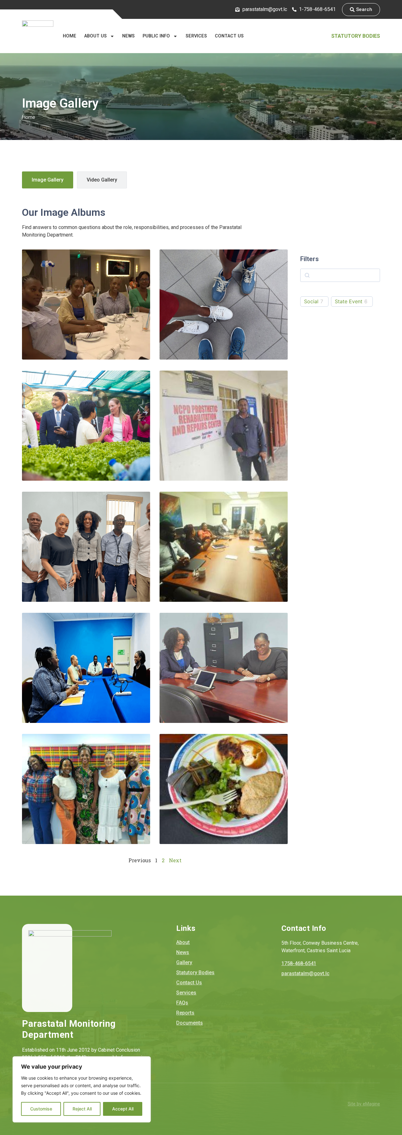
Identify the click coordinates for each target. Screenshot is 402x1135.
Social (311, 301)
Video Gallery (102, 180)
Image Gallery (47, 180)
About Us (95, 36)
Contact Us (229, 36)
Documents (189, 1023)
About (183, 942)
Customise (41, 1108)
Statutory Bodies (355, 36)
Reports (185, 1013)
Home (69, 36)
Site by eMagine (364, 1104)
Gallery (184, 962)
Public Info (156, 36)
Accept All (122, 1108)
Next (175, 860)
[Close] (144, 1061)
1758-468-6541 (298, 963)
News (128, 36)
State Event (348, 301)
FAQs (182, 1003)
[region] (82, 1089)
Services (196, 36)
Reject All (82, 1108)
